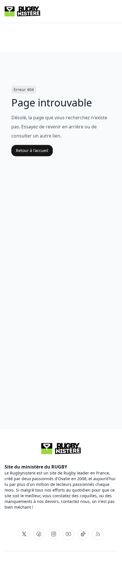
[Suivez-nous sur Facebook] (39, 534)
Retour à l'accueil (32, 150)
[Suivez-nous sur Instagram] (53, 534)
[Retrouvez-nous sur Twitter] (24, 534)
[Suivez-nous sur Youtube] (68, 534)
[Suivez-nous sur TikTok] (83, 534)
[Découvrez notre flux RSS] (98, 534)
